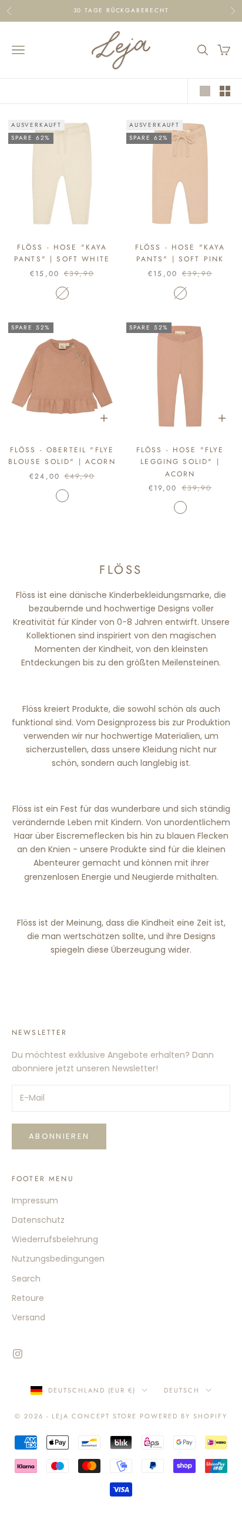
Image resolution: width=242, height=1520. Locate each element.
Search (26, 1278)
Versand (28, 1317)
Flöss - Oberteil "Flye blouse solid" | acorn (61, 456)
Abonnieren (59, 1136)
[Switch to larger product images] (205, 91)
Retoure (28, 1298)
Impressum (35, 1200)
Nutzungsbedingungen (58, 1259)
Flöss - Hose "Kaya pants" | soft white (62, 253)
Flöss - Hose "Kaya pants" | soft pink (180, 253)
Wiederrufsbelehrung (55, 1239)
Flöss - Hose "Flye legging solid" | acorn (180, 462)
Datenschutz (38, 1220)
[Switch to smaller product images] (225, 91)
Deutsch (182, 1390)
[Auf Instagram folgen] (17, 1354)
